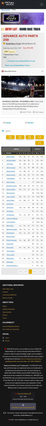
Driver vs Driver (8, 298)
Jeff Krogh (10, 204)
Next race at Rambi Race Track (17, 65)
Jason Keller (10, 200)
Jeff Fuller (10, 164)
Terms (5, 318)
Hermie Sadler (11, 160)
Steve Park (10, 247)
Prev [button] (25, 271)
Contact (5, 292)
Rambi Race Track (13, 43)
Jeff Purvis (10, 207)
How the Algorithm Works (11, 326)
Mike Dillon (10, 226)
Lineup (8, 123)
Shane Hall (10, 244)
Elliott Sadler (10, 157)
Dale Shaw (10, 262)
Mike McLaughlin (12, 229)
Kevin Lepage (11, 167)
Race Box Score (10, 71)
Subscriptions (7, 312)
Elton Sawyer (11, 193)
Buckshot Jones (12, 186)
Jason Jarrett (11, 196)
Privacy (5, 315)
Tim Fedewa (10, 251)
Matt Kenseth (11, 171)
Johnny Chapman (12, 218)
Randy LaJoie (11, 175)
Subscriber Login (8, 289)
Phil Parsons (10, 233)
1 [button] (30, 271)
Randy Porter (11, 236)
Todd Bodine (11, 178)
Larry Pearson (11, 222)
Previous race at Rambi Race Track (21, 61)
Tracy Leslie (10, 255)
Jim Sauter (10, 211)
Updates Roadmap (9, 309)
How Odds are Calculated (11, 329)
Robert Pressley (12, 240)
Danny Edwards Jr (12, 265)
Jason (7, 338)
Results (30, 123)
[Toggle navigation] (42, 4)
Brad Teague (11, 182)
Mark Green (10, 258)
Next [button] (34, 271)
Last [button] (40, 271)
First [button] (20, 271)
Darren (7, 341)
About (5, 306)
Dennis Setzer (11, 189)
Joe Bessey (10, 215)
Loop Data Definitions (10, 295)
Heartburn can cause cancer (22, 407)
